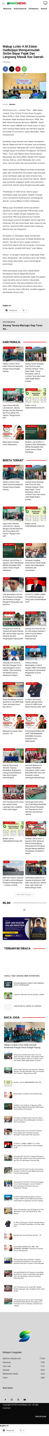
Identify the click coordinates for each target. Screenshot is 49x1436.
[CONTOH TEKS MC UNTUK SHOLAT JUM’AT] (8, 996)
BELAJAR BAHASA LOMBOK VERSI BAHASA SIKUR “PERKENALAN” (29, 984)
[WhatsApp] (24, 69)
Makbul (12, 104)
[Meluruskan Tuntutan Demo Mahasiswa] (13, 432)
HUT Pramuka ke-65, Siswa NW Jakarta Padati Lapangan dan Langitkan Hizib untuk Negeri (29, 1289)
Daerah (29, 348)
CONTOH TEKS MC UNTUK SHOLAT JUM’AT (29, 995)
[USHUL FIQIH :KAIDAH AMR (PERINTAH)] (24, 963)
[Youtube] (24, 1399)
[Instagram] (11, 1399)
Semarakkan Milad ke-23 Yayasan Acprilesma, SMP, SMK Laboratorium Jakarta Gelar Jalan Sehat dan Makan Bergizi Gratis (35, 883)
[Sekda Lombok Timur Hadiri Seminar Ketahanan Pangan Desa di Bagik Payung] (13, 354)
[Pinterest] (18, 69)
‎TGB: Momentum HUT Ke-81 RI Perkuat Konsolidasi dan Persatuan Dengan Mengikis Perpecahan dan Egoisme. (13, 599)
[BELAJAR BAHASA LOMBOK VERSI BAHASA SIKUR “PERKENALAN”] (8, 984)
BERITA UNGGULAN (9, 348)
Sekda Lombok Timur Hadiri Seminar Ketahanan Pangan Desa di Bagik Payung (22, 1046)
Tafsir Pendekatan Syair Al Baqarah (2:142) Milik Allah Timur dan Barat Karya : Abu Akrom (29, 1211)
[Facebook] (5, 69)
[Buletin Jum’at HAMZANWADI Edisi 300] (13, 828)
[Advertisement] (24, 29)
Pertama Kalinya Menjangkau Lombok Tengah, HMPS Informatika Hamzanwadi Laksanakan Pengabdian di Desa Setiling (28, 1199)
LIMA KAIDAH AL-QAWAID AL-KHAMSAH (27, 1006)
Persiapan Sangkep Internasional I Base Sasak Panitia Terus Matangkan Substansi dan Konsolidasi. (35, 565)
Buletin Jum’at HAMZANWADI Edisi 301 (27, 1082)
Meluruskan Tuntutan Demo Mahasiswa (28, 1094)
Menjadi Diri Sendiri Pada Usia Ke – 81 (27, 1235)
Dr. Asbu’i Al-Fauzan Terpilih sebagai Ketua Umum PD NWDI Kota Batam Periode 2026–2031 (29, 1224)
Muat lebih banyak (24, 894)
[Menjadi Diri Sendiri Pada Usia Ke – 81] (13, 721)
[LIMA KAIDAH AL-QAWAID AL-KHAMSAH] (8, 1007)
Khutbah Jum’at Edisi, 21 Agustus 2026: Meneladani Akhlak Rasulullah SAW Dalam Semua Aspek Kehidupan (35, 447)
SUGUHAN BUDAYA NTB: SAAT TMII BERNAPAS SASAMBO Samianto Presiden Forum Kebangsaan (35, 736)
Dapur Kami (40, 1416)
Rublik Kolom (7, 426)
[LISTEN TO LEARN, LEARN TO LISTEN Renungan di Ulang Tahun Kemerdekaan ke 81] (35, 584)
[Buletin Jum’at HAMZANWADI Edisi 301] (35, 395)
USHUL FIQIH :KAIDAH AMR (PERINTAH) (22, 976)
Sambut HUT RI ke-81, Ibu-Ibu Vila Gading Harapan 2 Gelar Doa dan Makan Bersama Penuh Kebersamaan (35, 634)
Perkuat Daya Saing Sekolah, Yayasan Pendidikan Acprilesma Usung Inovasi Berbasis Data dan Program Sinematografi (29, 1261)
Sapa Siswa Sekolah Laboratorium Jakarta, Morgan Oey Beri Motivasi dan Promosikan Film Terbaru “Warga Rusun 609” (29, 1071)
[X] (11, 69)
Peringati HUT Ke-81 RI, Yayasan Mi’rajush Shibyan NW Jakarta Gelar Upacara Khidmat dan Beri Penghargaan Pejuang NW (13, 634)
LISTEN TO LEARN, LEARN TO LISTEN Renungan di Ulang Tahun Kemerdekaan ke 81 (28, 1145)
